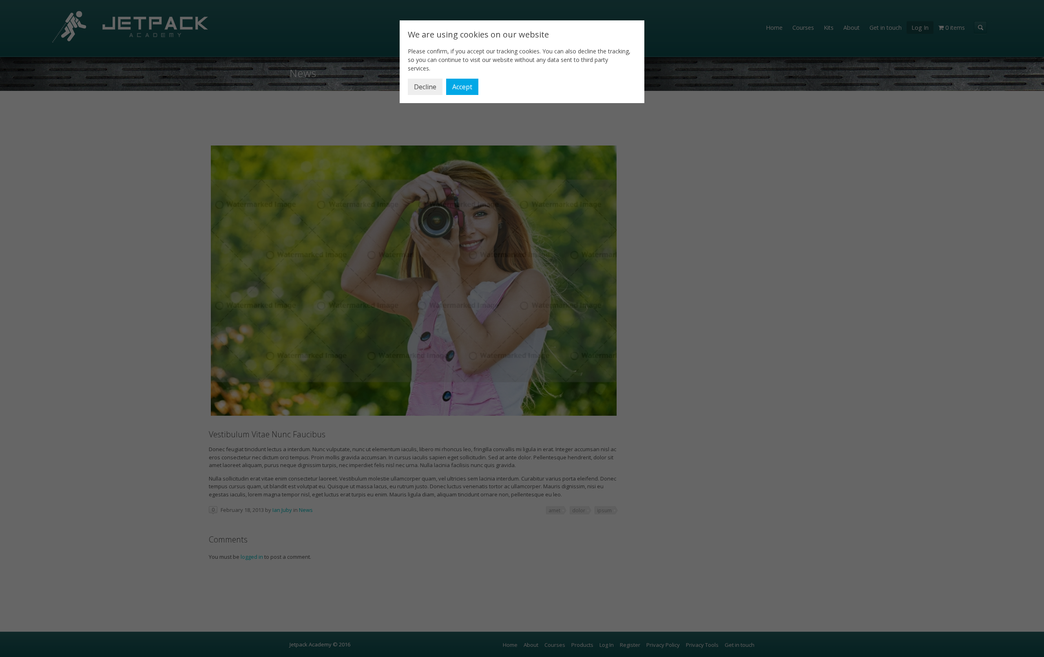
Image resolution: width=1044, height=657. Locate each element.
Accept (462, 86)
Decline (425, 86)
